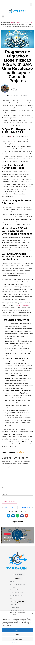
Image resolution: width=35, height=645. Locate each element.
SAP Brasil (7, 534)
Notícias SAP (19, 22)
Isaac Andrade (9, 543)
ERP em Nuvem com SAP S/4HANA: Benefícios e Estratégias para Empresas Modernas (16, 538)
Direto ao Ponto (17, 575)
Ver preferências (17, 639)
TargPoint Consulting (22, 305)
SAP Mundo (28, 22)
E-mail (4, 494)
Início (12, 22)
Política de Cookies (16, 643)
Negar (17, 634)
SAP (11, 136)
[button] (32, 614)
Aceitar (17, 630)
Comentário (6, 467)
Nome (4, 488)
